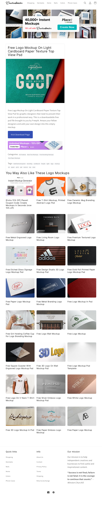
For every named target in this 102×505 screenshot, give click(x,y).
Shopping (9, 457)
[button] (85, 2)
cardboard (37, 164)
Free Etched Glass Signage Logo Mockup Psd (19, 270)
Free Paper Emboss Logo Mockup (49, 431)
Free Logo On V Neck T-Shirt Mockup (20, 399)
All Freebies (22, 154)
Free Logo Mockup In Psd (79, 301)
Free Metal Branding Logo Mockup (49, 302)
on (9, 167)
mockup (57, 164)
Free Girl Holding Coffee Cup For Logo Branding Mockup (20, 335)
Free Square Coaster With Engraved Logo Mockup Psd (19, 367)
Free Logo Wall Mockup (48, 334)
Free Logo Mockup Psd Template (78, 367)
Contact (39, 462)
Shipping (40, 476)
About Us (40, 457)
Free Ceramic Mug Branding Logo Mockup (81, 201)
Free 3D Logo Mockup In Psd (20, 430)
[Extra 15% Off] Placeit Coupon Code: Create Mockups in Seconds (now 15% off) (19, 204)
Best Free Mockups (32, 154)
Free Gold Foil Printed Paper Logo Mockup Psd (81, 270)
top (30, 167)
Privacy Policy (42, 467)
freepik (43, 164)
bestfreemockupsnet (20, 164)
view (33, 167)
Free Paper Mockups (14, 158)
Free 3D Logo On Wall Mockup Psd (47, 367)
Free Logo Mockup (76, 334)
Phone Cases (10, 481)
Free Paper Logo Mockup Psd (18, 302)
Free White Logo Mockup (79, 398)
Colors (8, 476)
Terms (39, 471)
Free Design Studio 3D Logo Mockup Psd (50, 270)
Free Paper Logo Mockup (79, 430)
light (48, 164)
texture (26, 167)
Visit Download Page (20, 134)
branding (29, 164)
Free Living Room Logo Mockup (48, 238)
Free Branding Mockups (46, 154)
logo (52, 164)
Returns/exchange (43, 481)
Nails (7, 467)
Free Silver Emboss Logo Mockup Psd (49, 399)
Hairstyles (9, 462)
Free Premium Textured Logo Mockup (81, 238)
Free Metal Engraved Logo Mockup (19, 238)
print (17, 167)
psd (21, 167)
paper (13, 167)
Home (8, 471)
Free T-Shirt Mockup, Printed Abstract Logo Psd (51, 201)
